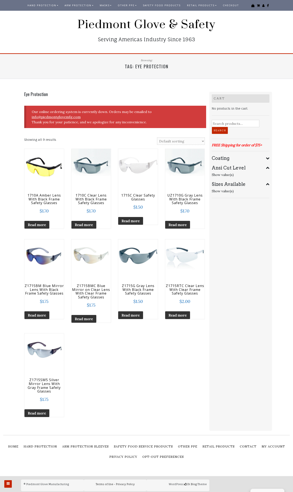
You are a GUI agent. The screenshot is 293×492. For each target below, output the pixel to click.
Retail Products (218, 446)
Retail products (200, 5)
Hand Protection (41, 5)
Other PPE (126, 5)
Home (13, 446)
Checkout (231, 5)
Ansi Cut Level (229, 167)
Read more (37, 225)
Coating (221, 158)
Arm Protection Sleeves (85, 446)
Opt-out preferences (163, 457)
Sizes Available (229, 184)
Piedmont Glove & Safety (146, 24)
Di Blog (192, 484)
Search (220, 130)
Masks (105, 5)
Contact (248, 446)
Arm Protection (78, 5)
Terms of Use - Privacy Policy (115, 484)
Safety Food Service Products (143, 446)
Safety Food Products (162, 5)
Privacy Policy (123, 457)
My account (273, 446)
